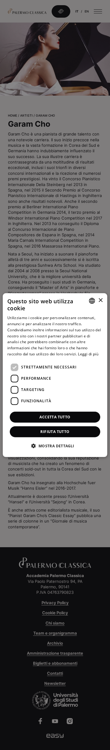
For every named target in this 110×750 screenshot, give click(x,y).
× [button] (100, 300)
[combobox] (92, 301)
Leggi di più (88, 354)
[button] (55, 445)
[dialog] (55, 375)
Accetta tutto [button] (54, 417)
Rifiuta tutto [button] (54, 431)
